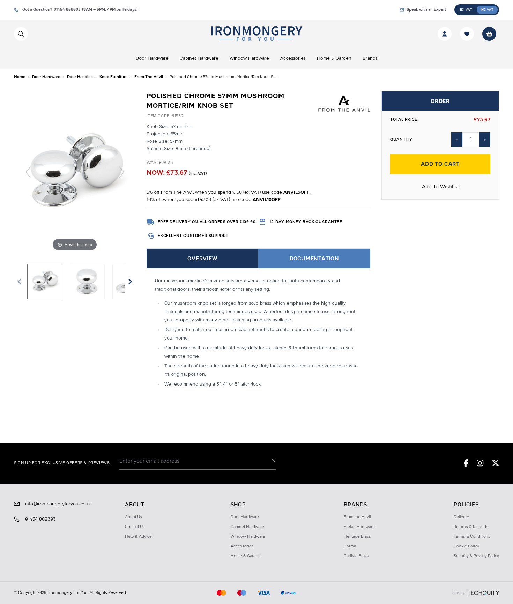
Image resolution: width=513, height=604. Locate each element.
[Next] (121, 172)
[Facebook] (466, 463)
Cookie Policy (466, 546)
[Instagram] (480, 463)
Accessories (242, 546)
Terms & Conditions (472, 537)
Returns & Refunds (471, 527)
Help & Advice (138, 537)
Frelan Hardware (359, 527)
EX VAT (466, 10)
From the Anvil (357, 517)
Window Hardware (248, 537)
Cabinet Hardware (247, 527)
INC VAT (487, 10)
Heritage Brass (357, 537)
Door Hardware (245, 517)
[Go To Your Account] (444, 34)
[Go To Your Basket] (489, 34)
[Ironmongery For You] (256, 33)
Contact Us (135, 527)
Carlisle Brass (356, 556)
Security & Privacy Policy (476, 556)
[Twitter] (495, 463)
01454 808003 (40, 519)
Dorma (350, 546)
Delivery (461, 517)
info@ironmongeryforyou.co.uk (58, 503)
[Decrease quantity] (456, 139)
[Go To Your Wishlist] (467, 34)
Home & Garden (246, 556)
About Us (133, 517)
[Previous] (28, 172)
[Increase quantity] (484, 139)
